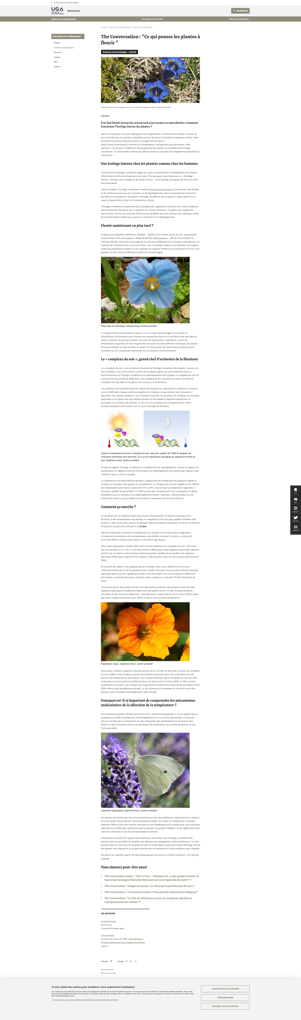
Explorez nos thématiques (67, 36)
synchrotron (135, 566)
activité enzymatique (160, 189)
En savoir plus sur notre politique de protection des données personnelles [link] (85, 1000)
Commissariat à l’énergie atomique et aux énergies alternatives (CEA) (123, 942)
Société (57, 43)
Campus (57, 57)
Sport (56, 62)
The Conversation (144, 854)
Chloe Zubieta (107, 935)
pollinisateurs (160, 238)
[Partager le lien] (135, 961)
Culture (57, 66)
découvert (118, 546)
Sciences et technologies (63, 47)
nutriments (127, 238)
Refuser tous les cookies (225, 1006)
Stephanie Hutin (108, 921)
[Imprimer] (111, 961)
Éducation (58, 52)
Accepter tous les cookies (225, 988)
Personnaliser (225, 997)
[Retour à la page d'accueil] (57, 11)
